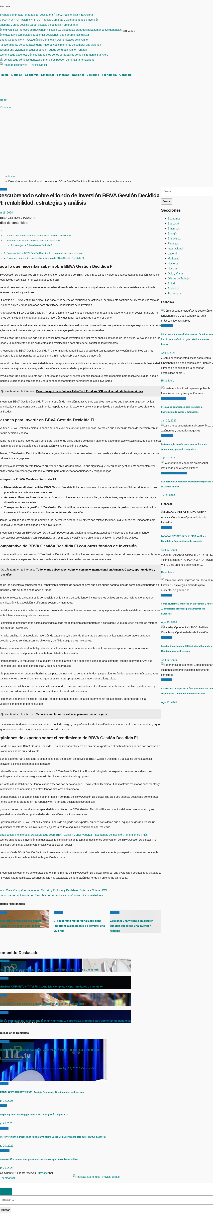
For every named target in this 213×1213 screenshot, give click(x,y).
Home (3, 99)
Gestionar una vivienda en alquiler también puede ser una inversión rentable (131, 925)
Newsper (43, 1173)
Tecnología (109, 74)
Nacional (78, 74)
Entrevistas (174, 238)
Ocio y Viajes (175, 273)
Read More (167, 380)
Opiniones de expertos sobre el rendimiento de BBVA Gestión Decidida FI (45, 258)
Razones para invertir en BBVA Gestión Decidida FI (33, 240)
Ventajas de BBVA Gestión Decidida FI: (34, 245)
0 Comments (86, 1068)
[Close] (6, 1191)
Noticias (16, 74)
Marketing (173, 258)
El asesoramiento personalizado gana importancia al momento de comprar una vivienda (79, 925)
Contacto (125, 74)
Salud (171, 283)
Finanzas (63, 74)
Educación (174, 223)
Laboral (172, 253)
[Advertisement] (106, 146)
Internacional (175, 248)
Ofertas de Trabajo (179, 278)
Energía (172, 233)
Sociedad (93, 74)
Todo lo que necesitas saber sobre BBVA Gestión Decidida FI (39, 235)
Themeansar (7, 1178)
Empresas (48, 74)
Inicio (5, 74)
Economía (31, 74)
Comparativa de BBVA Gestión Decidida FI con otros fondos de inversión (45, 253)
